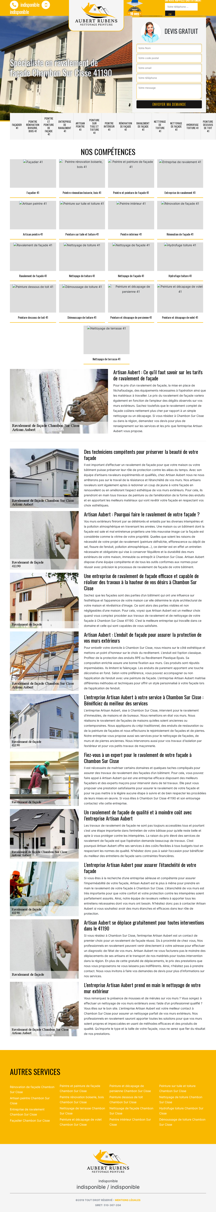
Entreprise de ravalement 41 (64, 126)
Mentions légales (127, 1200)
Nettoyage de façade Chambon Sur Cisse (131, 1110)
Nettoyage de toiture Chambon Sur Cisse (180, 1099)
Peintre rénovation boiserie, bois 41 (32, 126)
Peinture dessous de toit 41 (208, 126)
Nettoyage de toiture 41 (160, 126)
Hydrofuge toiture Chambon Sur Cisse (181, 1110)
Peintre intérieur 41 (109, 126)
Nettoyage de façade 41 (176, 126)
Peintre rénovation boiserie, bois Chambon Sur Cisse (82, 1099)
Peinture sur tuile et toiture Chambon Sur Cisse (177, 1088)
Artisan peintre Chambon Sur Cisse (30, 1100)
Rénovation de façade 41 (125, 126)
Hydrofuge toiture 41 (192, 126)
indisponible (29, 4)
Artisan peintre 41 (80, 126)
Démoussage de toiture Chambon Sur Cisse (182, 1122)
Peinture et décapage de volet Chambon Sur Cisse (81, 1122)
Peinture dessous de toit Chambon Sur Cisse (126, 1099)
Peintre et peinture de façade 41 (49, 126)
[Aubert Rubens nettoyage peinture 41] (108, 1161)
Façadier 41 (17, 126)
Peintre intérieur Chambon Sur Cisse (130, 1122)
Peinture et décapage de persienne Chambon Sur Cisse (130, 1088)
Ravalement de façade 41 (143, 126)
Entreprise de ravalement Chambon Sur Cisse (27, 1111)
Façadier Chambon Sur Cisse (30, 1120)
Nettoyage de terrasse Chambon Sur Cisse (82, 1110)
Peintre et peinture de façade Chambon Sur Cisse (80, 1088)
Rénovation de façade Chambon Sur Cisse (32, 1089)
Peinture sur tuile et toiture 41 (94, 126)
